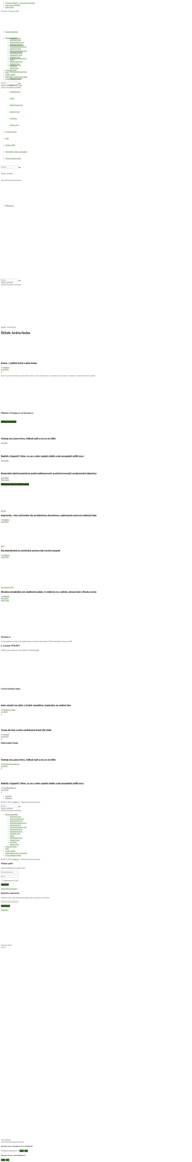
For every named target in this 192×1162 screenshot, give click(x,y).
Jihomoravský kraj (17, 42)
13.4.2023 (5, 736)
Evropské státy (11, 70)
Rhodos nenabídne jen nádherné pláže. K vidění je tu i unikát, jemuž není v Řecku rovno (48, 592)
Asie (2, 546)
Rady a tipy (9, 7)
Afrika (3, 511)
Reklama (8, 798)
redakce (6, 367)
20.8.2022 (5, 522)
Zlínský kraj (14, 68)
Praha (12, 59)
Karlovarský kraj (16, 44)
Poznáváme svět (7, 587)
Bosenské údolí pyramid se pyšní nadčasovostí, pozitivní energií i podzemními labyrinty (49, 473)
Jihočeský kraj (15, 40)
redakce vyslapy (9, 710)
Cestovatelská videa (13, 79)
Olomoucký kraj (16, 53)
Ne (26, 1151)
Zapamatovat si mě (10, 880)
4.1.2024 (4, 712)
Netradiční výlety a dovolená (16, 77)
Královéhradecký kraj (18, 58)
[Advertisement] (96, 308)
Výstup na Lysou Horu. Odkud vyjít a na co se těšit (28, 438)
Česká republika (11, 32)
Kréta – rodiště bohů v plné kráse (19, 363)
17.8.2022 (5, 369)
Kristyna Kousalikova (11, 764)
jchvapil (6, 734)
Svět (7, 72)
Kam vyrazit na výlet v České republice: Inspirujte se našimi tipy (36, 705)
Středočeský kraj (16, 61)
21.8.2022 (5, 478)
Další (7, 480)
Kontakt (8, 796)
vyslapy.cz (16, 802)
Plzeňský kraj (15, 57)
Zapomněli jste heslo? (9, 889)
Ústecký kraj (15, 64)
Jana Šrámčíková (9, 788)
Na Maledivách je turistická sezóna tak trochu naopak (30, 550)
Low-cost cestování (12, 5)
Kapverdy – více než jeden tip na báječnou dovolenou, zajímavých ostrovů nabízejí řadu (48, 515)
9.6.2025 (4, 443)
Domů (3, 327)
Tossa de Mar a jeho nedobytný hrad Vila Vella (26, 730)
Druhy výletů (10, 74)
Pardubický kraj (16, 85)
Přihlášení (4, 910)
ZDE (37, 650)
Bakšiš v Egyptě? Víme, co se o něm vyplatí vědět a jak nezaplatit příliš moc (42, 456)
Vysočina (13, 66)
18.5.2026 (5, 460)
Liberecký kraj (15, 49)
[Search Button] (19, 83)
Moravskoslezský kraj (18, 72)
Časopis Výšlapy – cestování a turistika (20, 3)
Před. (3, 480)
